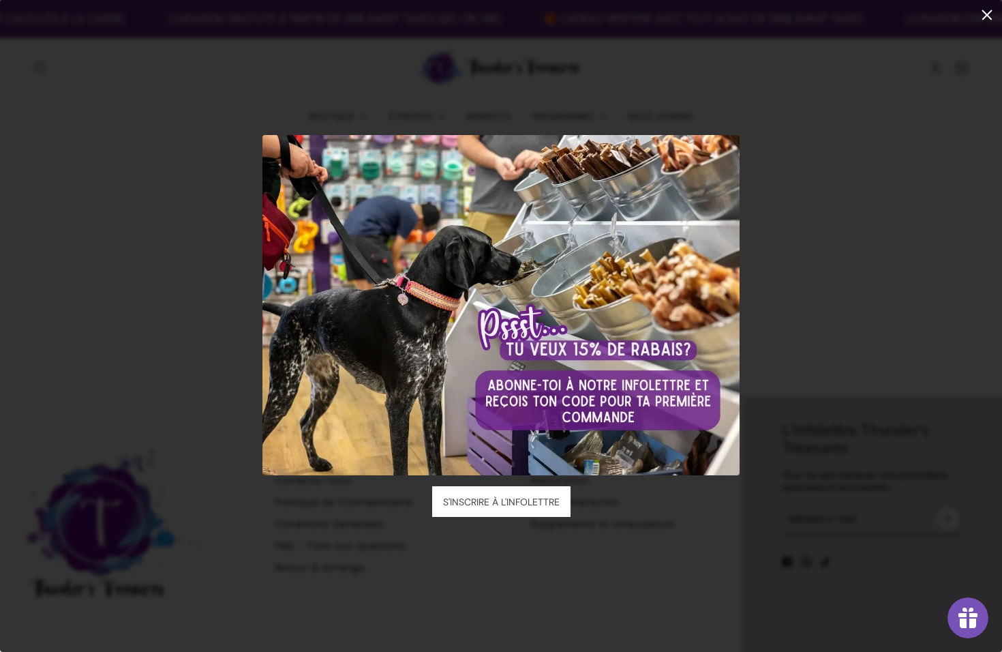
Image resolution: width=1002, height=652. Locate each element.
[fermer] (987, 15)
